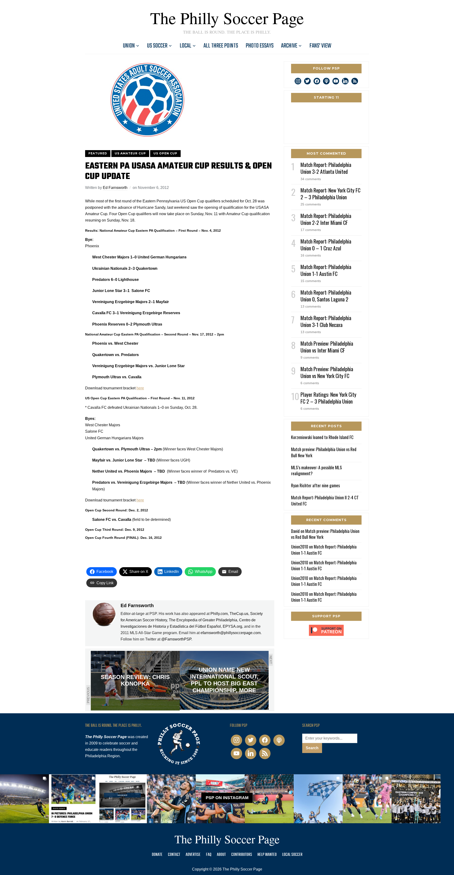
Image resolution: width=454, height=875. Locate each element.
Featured (97, 153)
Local (185, 46)
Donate (157, 854)
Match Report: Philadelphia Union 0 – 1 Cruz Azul (326, 244)
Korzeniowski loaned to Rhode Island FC (322, 437)
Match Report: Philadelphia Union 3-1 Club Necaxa (326, 321)
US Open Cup (165, 153)
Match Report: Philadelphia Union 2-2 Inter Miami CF (326, 219)
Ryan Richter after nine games (315, 485)
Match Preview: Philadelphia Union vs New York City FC (327, 372)
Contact (174, 854)
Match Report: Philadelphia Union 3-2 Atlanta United (326, 168)
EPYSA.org (232, 626)
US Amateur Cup (130, 153)
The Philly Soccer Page (227, 18)
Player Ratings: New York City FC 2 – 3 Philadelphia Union (328, 398)
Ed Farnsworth (115, 188)
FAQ (208, 854)
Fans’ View (320, 46)
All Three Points (221, 46)
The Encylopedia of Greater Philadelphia (203, 620)
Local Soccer (292, 854)
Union (129, 46)
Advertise (193, 854)
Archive (289, 46)
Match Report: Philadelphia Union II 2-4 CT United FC (325, 500)
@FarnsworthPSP (176, 639)
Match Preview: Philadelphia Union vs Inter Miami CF (327, 347)
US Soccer (157, 46)
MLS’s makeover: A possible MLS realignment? (316, 470)
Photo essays (260, 46)
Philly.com (219, 614)
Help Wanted (267, 854)
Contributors (241, 854)
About (221, 854)
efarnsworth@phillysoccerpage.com (231, 633)
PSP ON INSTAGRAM (227, 797)
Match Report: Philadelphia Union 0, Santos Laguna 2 (326, 295)
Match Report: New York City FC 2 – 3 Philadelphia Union (330, 193)
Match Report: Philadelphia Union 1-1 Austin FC (326, 270)
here (140, 388)
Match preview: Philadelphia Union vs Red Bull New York (323, 452)
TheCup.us (239, 614)
